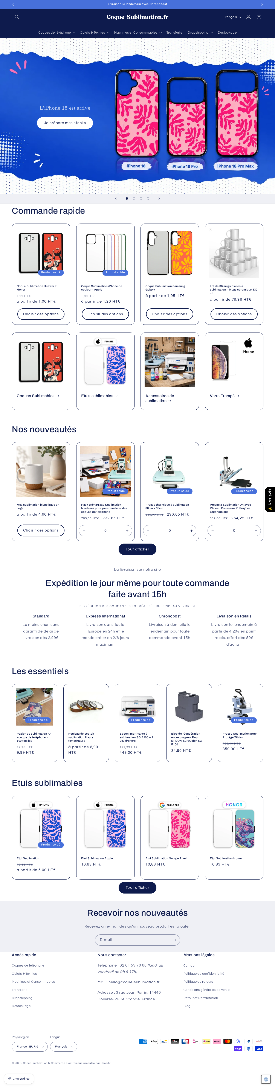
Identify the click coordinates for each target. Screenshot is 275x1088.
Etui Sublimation (28, 858)
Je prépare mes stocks (65, 123)
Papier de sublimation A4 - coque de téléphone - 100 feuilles (34, 737)
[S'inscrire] (175, 940)
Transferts (20, 990)
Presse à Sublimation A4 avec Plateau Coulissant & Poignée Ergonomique (230, 508)
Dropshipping (22, 998)
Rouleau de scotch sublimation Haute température (81, 737)
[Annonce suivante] (262, 4)
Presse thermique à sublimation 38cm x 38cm (167, 506)
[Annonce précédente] (13, 4)
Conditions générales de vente (206, 990)
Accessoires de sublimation (159, 398)
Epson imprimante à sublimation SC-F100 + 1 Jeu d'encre (136, 737)
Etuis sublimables (97, 396)
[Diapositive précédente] (116, 198)
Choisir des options (41, 314)
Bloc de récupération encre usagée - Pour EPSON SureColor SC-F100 (187, 739)
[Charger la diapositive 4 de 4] (148, 198)
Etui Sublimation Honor (226, 858)
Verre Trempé (222, 396)
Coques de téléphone (28, 965)
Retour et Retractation (200, 998)
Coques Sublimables (36, 396)
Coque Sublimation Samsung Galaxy (165, 287)
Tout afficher (137, 549)
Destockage (21, 1006)
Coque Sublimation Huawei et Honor (37, 287)
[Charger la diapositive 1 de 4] (126, 198)
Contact (189, 965)
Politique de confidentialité (203, 973)
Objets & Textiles (24, 973)
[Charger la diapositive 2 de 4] (134, 198)
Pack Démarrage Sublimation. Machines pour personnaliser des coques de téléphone (104, 508)
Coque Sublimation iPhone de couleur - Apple (101, 287)
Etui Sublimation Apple (97, 858)
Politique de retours (198, 981)
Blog (187, 1006)
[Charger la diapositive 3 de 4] (141, 198)
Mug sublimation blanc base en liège (38, 506)
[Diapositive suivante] (159, 198)
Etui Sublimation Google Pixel (165, 858)
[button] (17, 17)
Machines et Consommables (33, 981)
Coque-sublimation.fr (36, 1063)
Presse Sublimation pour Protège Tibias (240, 735)
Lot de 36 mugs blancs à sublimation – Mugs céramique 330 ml (233, 289)
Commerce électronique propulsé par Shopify (80, 1063)
